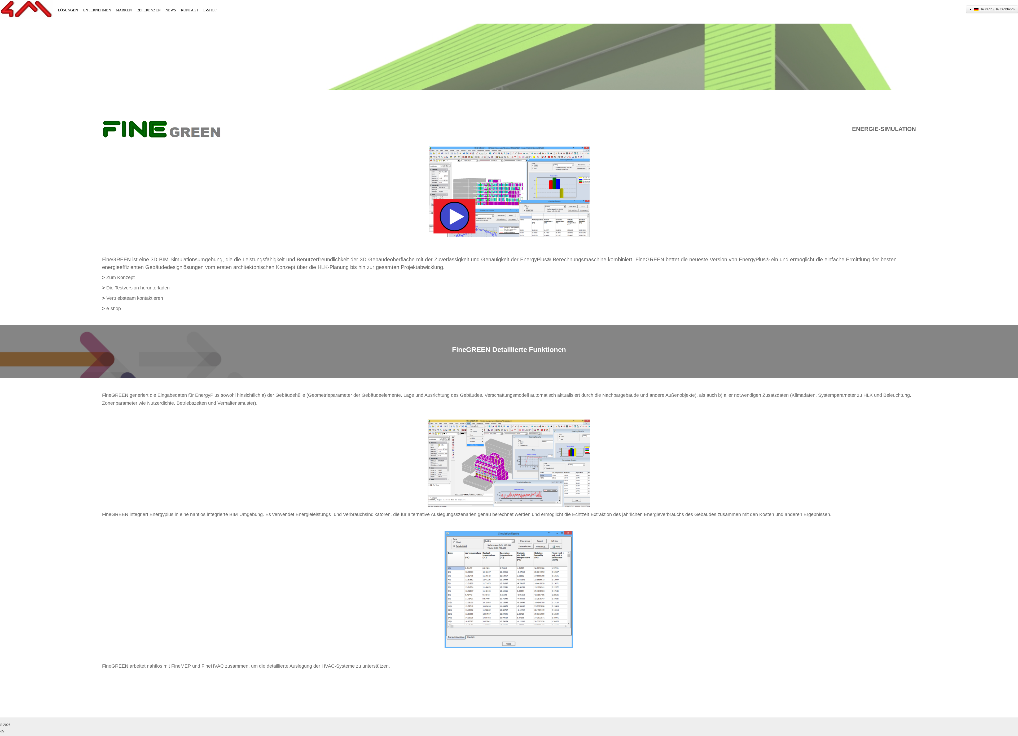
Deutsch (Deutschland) (996, 9)
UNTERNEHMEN (97, 10)
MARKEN (124, 10)
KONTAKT (190, 10)
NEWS (170, 10)
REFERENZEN (149, 10)
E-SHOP (210, 10)
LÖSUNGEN (68, 10)
